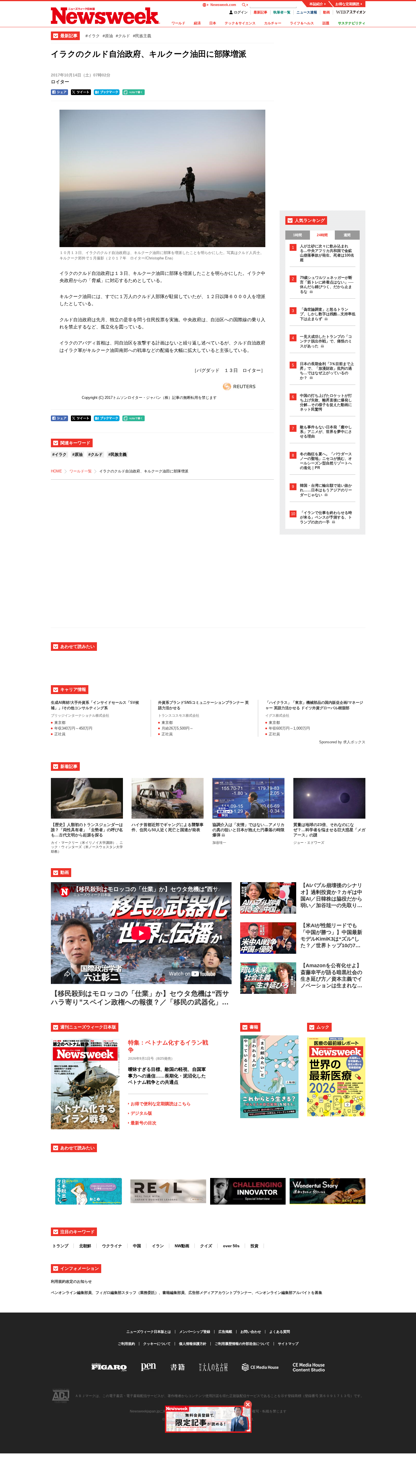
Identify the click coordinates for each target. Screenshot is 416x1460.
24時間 (322, 235)
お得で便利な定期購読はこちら (161, 1103)
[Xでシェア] (81, 92)
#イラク (92, 36)
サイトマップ (288, 1343)
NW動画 (182, 1246)
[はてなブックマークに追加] (107, 92)
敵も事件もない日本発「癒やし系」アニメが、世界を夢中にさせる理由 (326, 431)
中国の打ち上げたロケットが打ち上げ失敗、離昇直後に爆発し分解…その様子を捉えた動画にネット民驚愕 (326, 402)
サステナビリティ (351, 23)
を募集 (316, 1292)
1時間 (297, 235)
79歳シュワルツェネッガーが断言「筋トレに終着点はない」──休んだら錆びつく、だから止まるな (326, 284)
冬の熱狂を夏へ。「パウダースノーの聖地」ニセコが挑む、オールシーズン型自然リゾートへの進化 (326, 461)
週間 (347, 235)
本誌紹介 (316, 4)
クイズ (206, 1246)
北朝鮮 (85, 1246)
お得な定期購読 (347, 4)
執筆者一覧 (281, 12)
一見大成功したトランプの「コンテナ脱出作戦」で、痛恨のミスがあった (326, 341)
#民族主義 (142, 36)
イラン (158, 1246)
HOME (56, 471)
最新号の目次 (143, 1122)
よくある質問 (279, 1331)
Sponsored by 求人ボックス (342, 742)
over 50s (231, 1246)
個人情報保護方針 (192, 1343)
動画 (326, 12)
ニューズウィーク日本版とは (148, 1331)
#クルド (123, 36)
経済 (197, 23)
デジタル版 (141, 1113)
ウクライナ (112, 1246)
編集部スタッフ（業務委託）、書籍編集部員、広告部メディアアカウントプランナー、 (182, 1292)
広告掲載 (225, 1331)
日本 (212, 23)
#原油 (108, 36)
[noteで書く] (133, 92)
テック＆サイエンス (240, 23)
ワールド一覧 (80, 471)
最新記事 (260, 12)
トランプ (60, 1246)
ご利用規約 (126, 1343)
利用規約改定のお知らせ (71, 1281)
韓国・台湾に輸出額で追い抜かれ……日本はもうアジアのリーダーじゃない (326, 490)
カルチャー (272, 23)
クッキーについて (157, 1343)
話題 (326, 23)
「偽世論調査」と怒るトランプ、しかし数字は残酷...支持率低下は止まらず (327, 314)
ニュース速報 (306, 12)
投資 (254, 1246)
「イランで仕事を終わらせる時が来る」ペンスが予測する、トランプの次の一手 (326, 517)
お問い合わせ (250, 1331)
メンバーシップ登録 (194, 1331)
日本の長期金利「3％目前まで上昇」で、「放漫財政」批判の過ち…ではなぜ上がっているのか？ (327, 371)
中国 (137, 1246)
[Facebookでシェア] (59, 92)
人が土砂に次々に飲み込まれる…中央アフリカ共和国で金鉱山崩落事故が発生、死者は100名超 (327, 253)
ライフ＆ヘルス (302, 23)
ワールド (178, 23)
